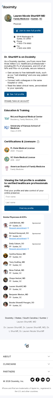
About (7, 356)
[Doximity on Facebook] (38, 380)
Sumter (34, 19)
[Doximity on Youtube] (48, 380)
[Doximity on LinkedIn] (43, 380)
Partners (9, 371)
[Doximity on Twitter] (32, 380)
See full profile (17, 95)
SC (40, 19)
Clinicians (9, 364)
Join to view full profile (30, 30)
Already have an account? (16, 101)
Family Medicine (21, 19)
